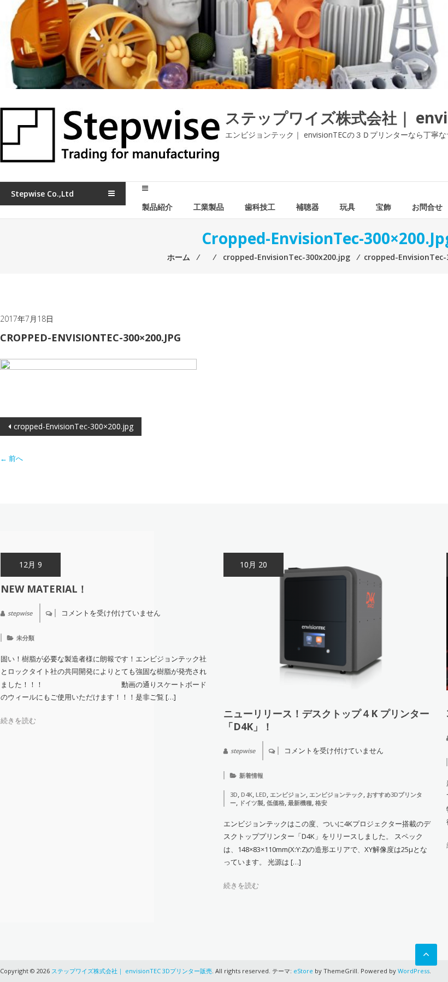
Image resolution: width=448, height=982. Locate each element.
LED (261, 794)
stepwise (20, 613)
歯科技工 (260, 207)
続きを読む (18, 720)
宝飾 (383, 207)
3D (234, 794)
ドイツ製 (251, 802)
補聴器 (307, 207)
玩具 (347, 207)
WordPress (413, 971)
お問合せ (427, 207)
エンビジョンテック (336, 794)
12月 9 (30, 564)
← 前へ (11, 458)
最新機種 (300, 802)
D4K (246, 794)
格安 (321, 802)
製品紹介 (157, 207)
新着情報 (251, 775)
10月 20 (253, 564)
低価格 (276, 802)
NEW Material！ (44, 588)
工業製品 (208, 207)
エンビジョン (288, 794)
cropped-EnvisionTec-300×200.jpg (73, 426)
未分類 (25, 638)
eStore (303, 971)
